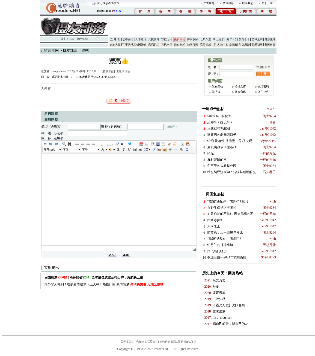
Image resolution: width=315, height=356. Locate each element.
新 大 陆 (218, 44)
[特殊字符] (186, 149)
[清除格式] (153, 149)
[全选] (182, 144)
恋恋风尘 (153, 44)
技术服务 (228, 3)
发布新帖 (217, 86)
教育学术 (244, 39)
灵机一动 (166, 44)
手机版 (117, 11)
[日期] (141, 144)
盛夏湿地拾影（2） (63, 76)
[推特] (130, 144)
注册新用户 (171, 126)
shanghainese (58, 71)
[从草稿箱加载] (187, 144)
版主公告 (263, 91)
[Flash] (170, 149)
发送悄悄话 (123, 71)
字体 (65, 149)
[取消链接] (181, 149)
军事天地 (128, 44)
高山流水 (218, 39)
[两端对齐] (93, 144)
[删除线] (140, 149)
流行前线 (205, 44)
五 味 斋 (115, 39)
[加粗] (118, 149)
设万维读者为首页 (108, 3)
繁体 (108, 11)
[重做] (56, 144)
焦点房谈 (244, 44)
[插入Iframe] (152, 144)
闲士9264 (82, 39)
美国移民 (270, 44)
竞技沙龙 (153, 39)
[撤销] (50, 144)
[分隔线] (135, 144)
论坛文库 (240, 86)
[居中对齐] (82, 144)
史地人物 (115, 44)
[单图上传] (159, 149)
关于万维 (267, 3)
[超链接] (175, 149)
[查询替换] (69, 144)
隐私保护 (190, 341)
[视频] (157, 144)
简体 (101, 11)
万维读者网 (49, 50)
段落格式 (49, 149)
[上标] (116, 144)
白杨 (71, 39)
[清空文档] (163, 144)
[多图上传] (164, 149)
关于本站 (126, 341)
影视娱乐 (231, 44)
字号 (85, 149)
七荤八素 (205, 39)
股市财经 (179, 44)
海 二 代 (231, 39)
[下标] (122, 144)
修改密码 (240, 91)
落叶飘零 (84, 76)
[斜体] (123, 149)
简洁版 (216, 91)
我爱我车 (257, 44)
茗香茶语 (128, 39)
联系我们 (247, 3)
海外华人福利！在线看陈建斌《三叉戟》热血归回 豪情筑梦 (104, 284)
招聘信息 (164, 341)
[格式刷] (168, 144)
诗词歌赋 (192, 39)
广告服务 (208, 3)
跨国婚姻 (140, 44)
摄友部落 (179, 39)
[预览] (63, 144)
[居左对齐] (76, 144)
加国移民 (192, 44)
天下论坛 (140, 39)
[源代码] (45, 144)
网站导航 (177, 341)
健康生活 (270, 39)
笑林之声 (257, 39)
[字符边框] (134, 149)
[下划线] (129, 149)
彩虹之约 (166, 39)
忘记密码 (263, 86)
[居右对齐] (88, 144)
